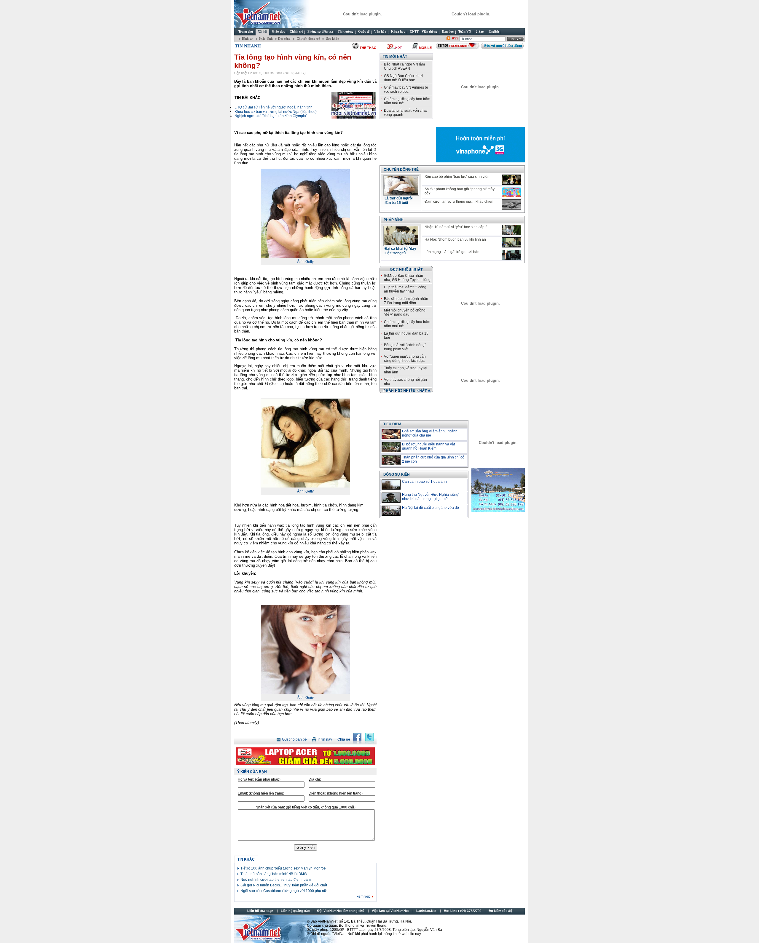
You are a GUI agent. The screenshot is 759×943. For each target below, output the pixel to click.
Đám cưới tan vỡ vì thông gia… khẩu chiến (459, 201)
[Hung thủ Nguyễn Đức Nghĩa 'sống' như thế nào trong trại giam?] (391, 498)
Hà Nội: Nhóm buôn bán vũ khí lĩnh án (455, 239)
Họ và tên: (259, 779)
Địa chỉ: (315, 779)
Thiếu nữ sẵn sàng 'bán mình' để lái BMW (273, 874)
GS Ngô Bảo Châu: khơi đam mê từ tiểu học (403, 78)
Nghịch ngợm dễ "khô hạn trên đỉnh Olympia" (271, 116)
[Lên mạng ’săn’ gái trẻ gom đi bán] (511, 255)
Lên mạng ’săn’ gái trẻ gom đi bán (452, 252)
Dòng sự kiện (396, 474)
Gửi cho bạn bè (294, 739)
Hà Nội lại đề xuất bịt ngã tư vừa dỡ (430, 508)
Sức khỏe (332, 38)
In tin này (325, 739)
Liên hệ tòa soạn (260, 910)
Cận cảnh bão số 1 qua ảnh (424, 482)
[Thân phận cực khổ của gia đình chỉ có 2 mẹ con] (391, 460)
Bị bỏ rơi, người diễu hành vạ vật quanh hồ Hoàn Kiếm (428, 446)
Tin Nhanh (248, 46)
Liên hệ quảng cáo (295, 910)
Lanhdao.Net (426, 910)
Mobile (425, 47)
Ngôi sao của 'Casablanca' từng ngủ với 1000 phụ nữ (283, 891)
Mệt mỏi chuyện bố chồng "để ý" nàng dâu (404, 312)
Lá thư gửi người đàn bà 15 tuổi (399, 200)
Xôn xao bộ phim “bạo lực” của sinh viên (457, 177)
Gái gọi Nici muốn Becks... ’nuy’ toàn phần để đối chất (283, 885)
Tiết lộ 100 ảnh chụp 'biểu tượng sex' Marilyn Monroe (283, 868)
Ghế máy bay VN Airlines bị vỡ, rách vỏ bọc (406, 89)
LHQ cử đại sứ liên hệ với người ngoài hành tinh (273, 107)
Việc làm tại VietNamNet (390, 910)
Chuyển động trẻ (308, 38)
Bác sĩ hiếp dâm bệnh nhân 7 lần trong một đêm (406, 301)
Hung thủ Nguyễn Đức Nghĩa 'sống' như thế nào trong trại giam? (430, 497)
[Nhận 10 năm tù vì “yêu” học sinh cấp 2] (511, 230)
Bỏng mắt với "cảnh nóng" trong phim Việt (405, 347)
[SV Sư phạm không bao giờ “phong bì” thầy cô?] (511, 192)
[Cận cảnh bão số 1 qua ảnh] (391, 485)
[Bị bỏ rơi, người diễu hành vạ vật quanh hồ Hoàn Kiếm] (391, 447)
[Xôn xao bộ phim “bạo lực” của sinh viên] (511, 180)
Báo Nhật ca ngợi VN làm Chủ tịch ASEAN (404, 66)
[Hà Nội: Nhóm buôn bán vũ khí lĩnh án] (511, 242)
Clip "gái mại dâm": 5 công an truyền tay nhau (405, 289)
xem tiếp (363, 896)
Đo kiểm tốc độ (500, 910)
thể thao (368, 47)
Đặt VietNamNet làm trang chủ (340, 910)
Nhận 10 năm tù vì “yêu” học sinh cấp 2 (456, 227)
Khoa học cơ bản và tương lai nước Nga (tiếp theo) (276, 112)
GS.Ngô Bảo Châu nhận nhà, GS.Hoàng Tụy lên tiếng (407, 278)
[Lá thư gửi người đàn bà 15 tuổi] (401, 194)
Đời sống (284, 38)
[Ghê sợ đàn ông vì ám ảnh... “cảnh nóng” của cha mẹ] (391, 434)
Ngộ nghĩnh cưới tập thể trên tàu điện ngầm (275, 880)
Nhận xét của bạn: (305, 807)
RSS (455, 38)
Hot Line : (463, 910)
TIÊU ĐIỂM (392, 424)
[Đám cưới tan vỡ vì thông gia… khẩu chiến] (511, 204)
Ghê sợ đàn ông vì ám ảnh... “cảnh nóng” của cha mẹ (429, 433)
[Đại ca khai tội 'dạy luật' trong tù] (401, 244)
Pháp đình (266, 38)
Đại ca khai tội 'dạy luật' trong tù (400, 251)
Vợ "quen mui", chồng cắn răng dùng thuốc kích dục (405, 358)
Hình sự (247, 38)
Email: (261, 793)
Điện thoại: (336, 793)
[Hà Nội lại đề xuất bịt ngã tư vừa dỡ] (391, 511)
